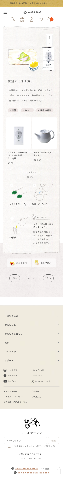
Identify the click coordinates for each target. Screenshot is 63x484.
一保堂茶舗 (31, 12)
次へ (49, 278)
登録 (53, 440)
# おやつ (27, 110)
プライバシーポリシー (13, 396)
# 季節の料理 (44, 110)
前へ (15, 278)
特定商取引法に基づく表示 (15, 402)
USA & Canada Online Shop (33, 472)
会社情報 (35, 391)
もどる (31, 278)
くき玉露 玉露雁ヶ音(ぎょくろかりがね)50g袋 (17, 155)
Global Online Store (26, 468)
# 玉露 (13, 110)
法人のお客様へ (10, 391)
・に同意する (34, 446)
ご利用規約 (36, 396)
